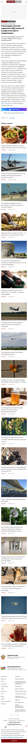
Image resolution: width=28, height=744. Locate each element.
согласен (14, 741)
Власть (2, 681)
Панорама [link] (3, 150)
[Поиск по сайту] (26, 2)
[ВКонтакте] (4, 118)
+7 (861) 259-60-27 (14, 722)
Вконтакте (11, 715)
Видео (2, 696)
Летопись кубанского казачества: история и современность (20, 682)
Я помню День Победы (20, 693)
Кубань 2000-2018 (19, 688)
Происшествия (4, 686)
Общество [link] (3, 179)
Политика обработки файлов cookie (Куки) (20, 710)
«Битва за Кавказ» (19, 679)
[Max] (13, 118)
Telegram (17, 715)
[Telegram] (10, 118)
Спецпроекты (18, 686)
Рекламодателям (19, 702)
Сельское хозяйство (6, 701)
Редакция (17, 700)
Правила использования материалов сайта (19, 706)
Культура (3, 691)
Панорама (17, 676)
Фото (2, 693)
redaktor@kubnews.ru (14, 724)
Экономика (3, 684)
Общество (4, 21)
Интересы (3, 703)
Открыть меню (2, 2)
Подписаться (15, 109)
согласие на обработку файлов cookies (12, 737)
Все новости (4, 676)
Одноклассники (14, 715)
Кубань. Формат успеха (21, 691)
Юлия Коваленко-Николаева (8, 24)
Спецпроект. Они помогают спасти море (20, 697)
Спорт (2, 689)
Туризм (2, 698)
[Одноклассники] (7, 118)
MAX (23, 113)
